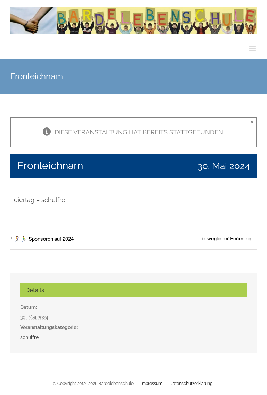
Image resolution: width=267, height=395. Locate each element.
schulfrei (30, 337)
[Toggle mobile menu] (253, 48)
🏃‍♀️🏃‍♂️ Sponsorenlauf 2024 (44, 238)
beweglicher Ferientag (226, 238)
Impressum (151, 383)
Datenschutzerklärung (191, 383)
